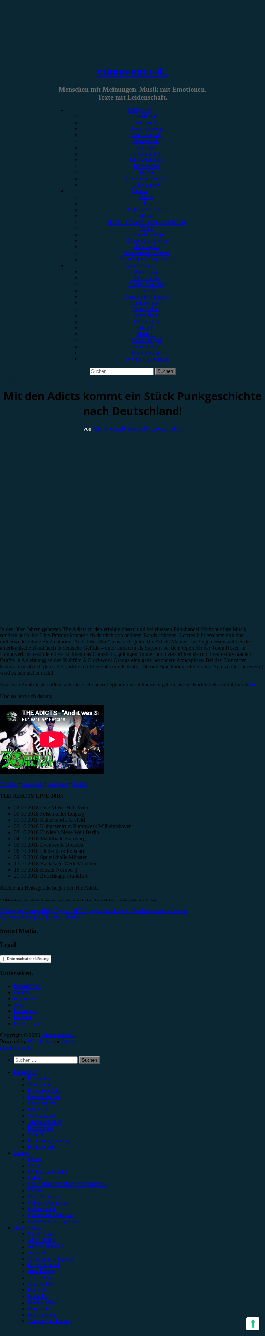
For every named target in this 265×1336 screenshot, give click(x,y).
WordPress (39, 1041)
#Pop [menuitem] (33, 1165)
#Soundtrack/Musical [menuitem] (51, 1215)
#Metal (146, 216)
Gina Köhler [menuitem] (41, 1271)
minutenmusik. (132, 71)
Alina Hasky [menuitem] (41, 1240)
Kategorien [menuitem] (26, 1072)
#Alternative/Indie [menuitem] (47, 1172)
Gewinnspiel (146, 154)
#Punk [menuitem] (35, 1190)
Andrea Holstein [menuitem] (45, 1246)
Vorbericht (146, 122)
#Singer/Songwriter (146, 241)
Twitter (80, 784)
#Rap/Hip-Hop (146, 234)
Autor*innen (139, 266)
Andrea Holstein (146, 284)
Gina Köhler (146, 309)
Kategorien (139, 110)
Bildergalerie (146, 185)
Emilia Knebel (146, 303)
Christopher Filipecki (146, 297)
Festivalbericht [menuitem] (43, 1097)
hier (254, 684)
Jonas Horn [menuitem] (40, 1277)
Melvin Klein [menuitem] (42, 1315)
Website (8, 784)
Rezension (146, 116)
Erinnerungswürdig (146, 178)
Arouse (70, 1041)
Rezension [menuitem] (39, 1078)
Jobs (18, 1005)
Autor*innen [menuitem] (27, 1228)
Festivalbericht (146, 135)
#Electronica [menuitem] (41, 1209)
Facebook (32, 784)
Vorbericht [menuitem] (39, 1085)
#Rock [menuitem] (35, 1159)
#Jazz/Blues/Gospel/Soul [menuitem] (55, 1221)
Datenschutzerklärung (28, 958)
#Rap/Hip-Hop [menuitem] (44, 1196)
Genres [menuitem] (21, 1153)
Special (146, 172)
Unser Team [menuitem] (41, 1234)
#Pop (146, 203)
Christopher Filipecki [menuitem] (50, 1259)
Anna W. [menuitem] (37, 1252)
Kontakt (22, 1017)
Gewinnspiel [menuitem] (41, 1116)
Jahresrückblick (146, 160)
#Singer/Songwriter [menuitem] (49, 1203)
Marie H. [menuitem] (37, 1296)
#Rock (146, 197)
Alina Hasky (146, 278)
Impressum (26, 998)
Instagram (57, 784)
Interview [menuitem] (38, 1109)
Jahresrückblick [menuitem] (44, 1122)
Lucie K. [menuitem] (37, 1290)
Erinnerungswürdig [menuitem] (49, 1141)
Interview (146, 147)
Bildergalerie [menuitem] (42, 1147)
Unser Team (146, 272)
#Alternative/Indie (146, 210)
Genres (139, 191)
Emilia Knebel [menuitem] (43, 1265)
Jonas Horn (146, 315)
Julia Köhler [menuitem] (41, 1284)
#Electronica (146, 247)
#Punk (146, 228)
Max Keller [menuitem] (40, 1308)
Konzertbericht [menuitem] (44, 1091)
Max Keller (146, 346)
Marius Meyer (146, 340)
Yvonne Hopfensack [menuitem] (50, 1321)
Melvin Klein (146, 353)
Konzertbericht (146, 129)
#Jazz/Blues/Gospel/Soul (146, 259)
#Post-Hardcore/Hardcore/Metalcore (146, 222)
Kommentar (146, 166)
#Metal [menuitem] (35, 1178)
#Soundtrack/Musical (146, 253)
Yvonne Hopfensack (146, 359)
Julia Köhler (146, 321)
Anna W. (146, 290)
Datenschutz (27, 986)
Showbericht (146, 141)
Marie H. (146, 334)
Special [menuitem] (35, 1134)
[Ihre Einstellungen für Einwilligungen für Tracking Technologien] (252, 1323)
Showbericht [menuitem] (41, 1103)
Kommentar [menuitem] (40, 1128)
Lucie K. (146, 328)
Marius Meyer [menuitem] (43, 1302)
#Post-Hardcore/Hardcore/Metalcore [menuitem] (67, 1184)
